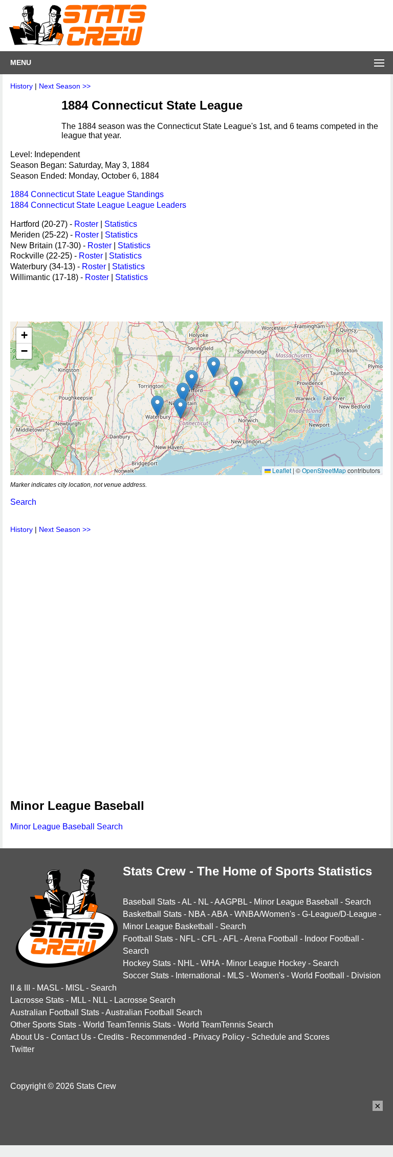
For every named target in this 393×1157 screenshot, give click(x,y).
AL (186, 901)
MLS (235, 975)
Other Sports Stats (43, 1024)
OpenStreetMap (324, 470)
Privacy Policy (219, 1037)
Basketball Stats (152, 914)
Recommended (158, 1037)
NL (203, 901)
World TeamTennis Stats (127, 1024)
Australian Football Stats (54, 1012)
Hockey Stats (147, 963)
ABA (219, 914)
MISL (75, 987)
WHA (210, 963)
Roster (86, 224)
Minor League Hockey (266, 963)
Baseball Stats (149, 901)
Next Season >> (65, 86)
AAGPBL (230, 901)
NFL (187, 938)
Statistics (120, 224)
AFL (230, 938)
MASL (48, 987)
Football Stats (148, 938)
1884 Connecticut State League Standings (87, 194)
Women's (268, 975)
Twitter (22, 1049)
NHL (186, 963)
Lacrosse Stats (37, 1000)
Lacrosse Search (145, 1000)
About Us (27, 1037)
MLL (78, 1000)
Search (23, 502)
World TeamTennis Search (225, 1024)
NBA (196, 914)
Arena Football (271, 938)
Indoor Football (331, 938)
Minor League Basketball (168, 926)
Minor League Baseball (296, 901)
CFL (209, 938)
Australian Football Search (153, 1012)
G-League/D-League (339, 914)
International (198, 975)
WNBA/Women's (264, 914)
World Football (317, 975)
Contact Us (71, 1037)
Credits (111, 1037)
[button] (191, 380)
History (21, 86)
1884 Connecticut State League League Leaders (98, 205)
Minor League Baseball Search (66, 826)
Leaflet (281, 470)
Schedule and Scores (290, 1037)
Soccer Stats (146, 975)
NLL (100, 1000)
